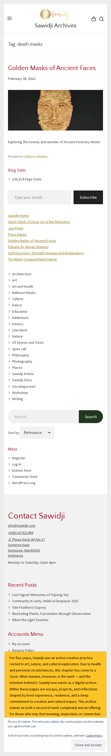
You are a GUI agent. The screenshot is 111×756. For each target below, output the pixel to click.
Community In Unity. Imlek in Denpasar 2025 (45, 601)
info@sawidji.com (21, 525)
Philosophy (20, 355)
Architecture (21, 274)
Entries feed (21, 470)
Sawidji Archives (55, 25)
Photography (22, 361)
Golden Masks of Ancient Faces (52, 68)
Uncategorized (23, 386)
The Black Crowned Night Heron (32, 259)
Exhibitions (20, 317)
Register (19, 458)
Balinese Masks (24, 292)
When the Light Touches (30, 619)
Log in (16, 464)
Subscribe (88, 197)
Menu (9, 18)
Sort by (14, 432)
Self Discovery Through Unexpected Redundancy (46, 253)
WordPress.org (24, 482)
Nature (17, 336)
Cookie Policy (94, 735)
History (42, 156)
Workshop (20, 392)
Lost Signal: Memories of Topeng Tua (40, 594)
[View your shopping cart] (97, 19)
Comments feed (24, 476)
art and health (22, 286)
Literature (19, 330)
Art (14, 280)
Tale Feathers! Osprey (29, 607)
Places (17, 367)
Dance (17, 305)
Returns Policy (23, 650)
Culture (29, 156)
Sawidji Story (22, 380)
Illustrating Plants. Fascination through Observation (51, 613)
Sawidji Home (18, 215)
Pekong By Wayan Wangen (28, 247)
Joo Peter (15, 228)
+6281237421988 (20, 532)
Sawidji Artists (23, 373)
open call (19, 349)
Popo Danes (17, 234)
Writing (17, 398)
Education (19, 311)
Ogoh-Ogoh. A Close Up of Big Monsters (39, 221)
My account (21, 644)
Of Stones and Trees (28, 342)
